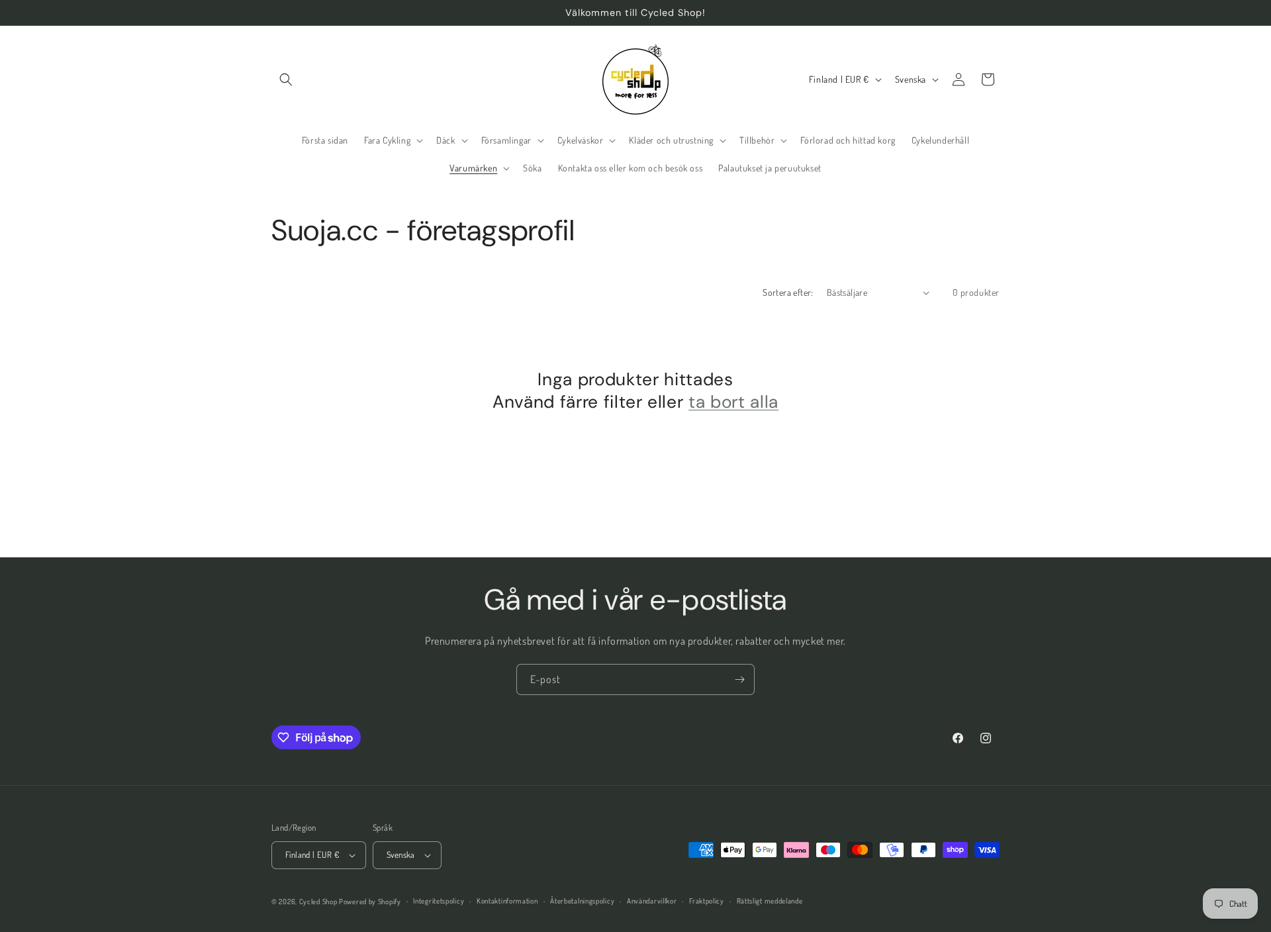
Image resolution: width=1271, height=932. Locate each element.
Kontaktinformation (507, 901)
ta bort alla (733, 402)
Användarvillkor (652, 901)
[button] (286, 79)
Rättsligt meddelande (770, 901)
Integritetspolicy (438, 901)
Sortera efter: (788, 292)
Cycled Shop (318, 901)
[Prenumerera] (739, 679)
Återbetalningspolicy (582, 901)
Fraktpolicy (706, 901)
